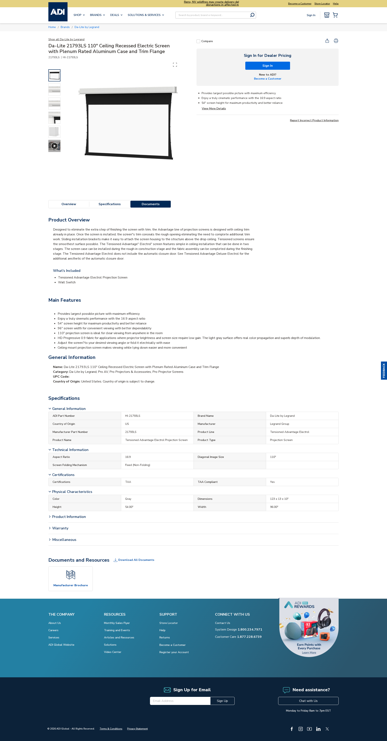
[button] (384, 371)
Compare (207, 41)
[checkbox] (198, 41)
